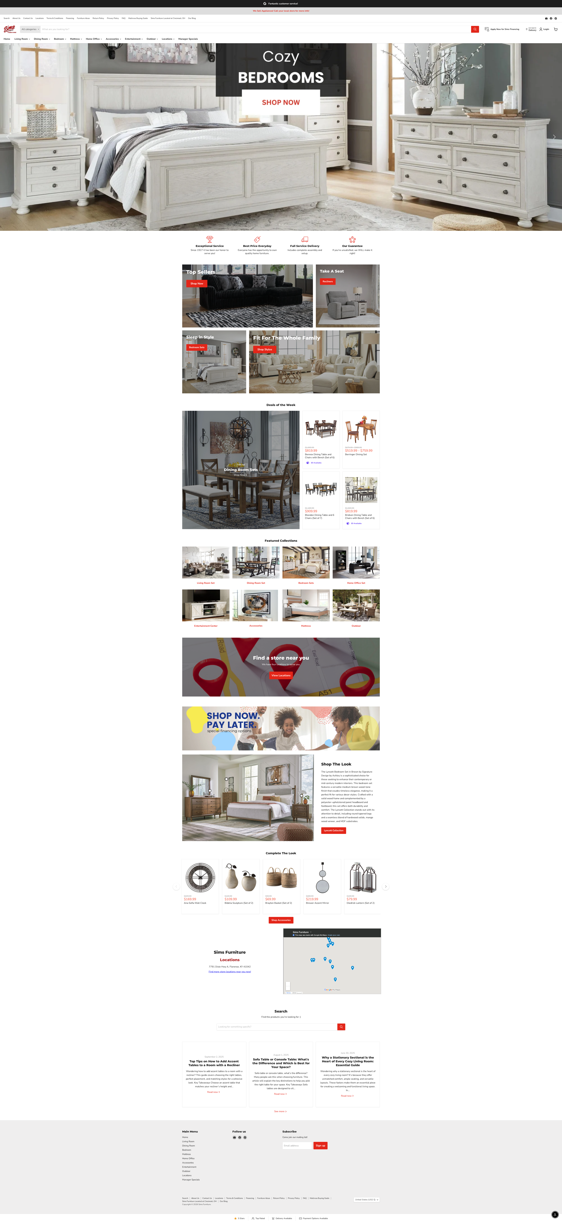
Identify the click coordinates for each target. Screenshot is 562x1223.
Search (7, 18)
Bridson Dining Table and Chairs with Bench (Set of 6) (360, 516)
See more (279, 1111)
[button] (8, 137)
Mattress (75, 39)
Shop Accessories (281, 920)
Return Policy (98, 18)
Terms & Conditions (55, 18)
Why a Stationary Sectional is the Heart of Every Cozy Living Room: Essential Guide (348, 1061)
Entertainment (133, 39)
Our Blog (192, 18)
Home (7, 39)
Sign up (320, 1145)
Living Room (21, 39)
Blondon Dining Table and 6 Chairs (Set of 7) (319, 516)
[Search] (475, 29)
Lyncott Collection (333, 830)
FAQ (123, 18)
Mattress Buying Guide (138, 18)
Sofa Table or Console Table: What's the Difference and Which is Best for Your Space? (281, 1063)
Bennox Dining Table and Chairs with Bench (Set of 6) (320, 456)
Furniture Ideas (83, 18)
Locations (40, 18)
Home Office (93, 39)
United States (365, 1199)
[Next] (385, 886)
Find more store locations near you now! (230, 971)
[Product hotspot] (226, 779)
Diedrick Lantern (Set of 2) (361, 903)
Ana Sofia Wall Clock (195, 903)
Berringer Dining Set (356, 454)
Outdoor (151, 39)
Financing (70, 18)
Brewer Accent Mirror (317, 903)
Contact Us (28, 18)
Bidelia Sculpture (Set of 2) (239, 903)
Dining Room (41, 39)
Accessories (112, 39)
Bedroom (59, 39)
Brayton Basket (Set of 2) (278, 903)
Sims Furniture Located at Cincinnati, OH (168, 18)
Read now (212, 1092)
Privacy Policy (113, 18)
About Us (16, 18)
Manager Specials (188, 39)
